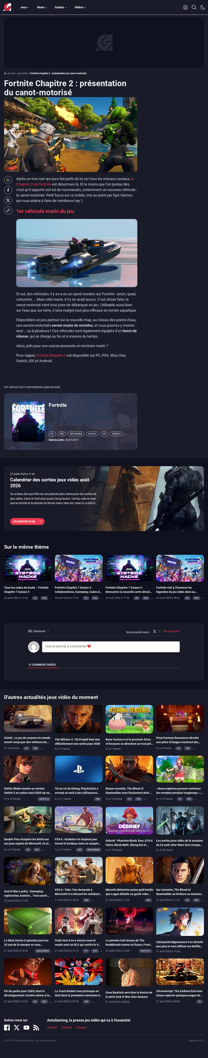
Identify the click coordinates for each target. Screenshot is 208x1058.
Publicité (66, 1027)
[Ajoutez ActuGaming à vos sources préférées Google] (8, 180)
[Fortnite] (28, 421)
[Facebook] (7, 1027)
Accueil (11, 73)
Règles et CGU (196, 1040)
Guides (59, 7)
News (40, 7)
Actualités (22, 73)
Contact (52, 1027)
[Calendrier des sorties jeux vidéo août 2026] (104, 498)
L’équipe (81, 1027)
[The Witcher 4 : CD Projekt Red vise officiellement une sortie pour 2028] (79, 719)
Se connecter (171, 631)
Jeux (23, 7)
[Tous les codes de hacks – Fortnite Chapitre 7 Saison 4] (28, 568)
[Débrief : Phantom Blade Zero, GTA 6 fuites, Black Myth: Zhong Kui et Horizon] (129, 820)
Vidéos (79, 7)
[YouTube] (26, 1027)
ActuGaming (7, 7)
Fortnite (58, 405)
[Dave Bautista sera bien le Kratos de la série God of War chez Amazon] (129, 972)
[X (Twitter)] (17, 1027)
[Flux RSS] (36, 1027)
